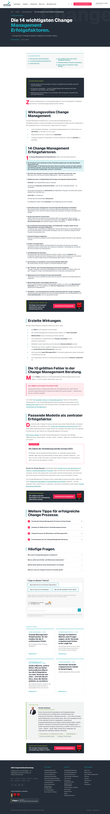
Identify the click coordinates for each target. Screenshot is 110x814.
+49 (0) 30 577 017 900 (101, 3)
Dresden (24, 780)
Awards (86, 782)
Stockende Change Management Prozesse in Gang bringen (51, 521)
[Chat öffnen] (72, 4)
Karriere (86, 776)
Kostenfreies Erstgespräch (64, 306)
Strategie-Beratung (49, 770)
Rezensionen (68, 791)
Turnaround (67, 778)
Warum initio (87, 772)
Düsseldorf (17, 780)
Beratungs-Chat (51, 4)
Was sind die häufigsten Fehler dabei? (65, 589)
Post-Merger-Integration (71, 776)
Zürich (28, 780)
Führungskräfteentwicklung (51, 780)
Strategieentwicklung (70, 770)
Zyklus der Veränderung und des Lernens (64, 426)
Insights (25, 4)
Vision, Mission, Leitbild (71, 787)
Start (12, 11)
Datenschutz (96, 810)
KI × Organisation (49, 790)
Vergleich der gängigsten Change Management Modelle (48, 481)
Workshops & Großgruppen (48, 787)
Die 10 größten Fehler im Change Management (48, 400)
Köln (12, 780)
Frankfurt (29, 778)
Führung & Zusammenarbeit (69, 781)
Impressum (87, 784)
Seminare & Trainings (50, 792)
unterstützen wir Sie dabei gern (36, 407)
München (17, 778)
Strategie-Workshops (50, 776)
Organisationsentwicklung (51, 778)
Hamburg (23, 778)
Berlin (12, 778)
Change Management (27, 11)
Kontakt (86, 778)
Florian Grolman (15, 39)
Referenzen (33, 4)
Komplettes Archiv (69, 795)
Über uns (41, 4)
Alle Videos (67, 789)
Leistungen (17, 4)
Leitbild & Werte (48, 782)
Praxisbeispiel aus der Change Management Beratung (49, 539)
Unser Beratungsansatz (91, 774)
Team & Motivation (49, 784)
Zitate (65, 793)
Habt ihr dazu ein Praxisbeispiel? (39, 589)
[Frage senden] (79, 610)
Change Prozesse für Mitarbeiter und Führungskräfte (49, 533)
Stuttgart (35, 778)
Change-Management (50, 772)
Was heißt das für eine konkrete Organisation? (43, 584)
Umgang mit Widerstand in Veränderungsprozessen (48, 527)
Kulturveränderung (49, 774)
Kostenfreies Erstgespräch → (82, 4)
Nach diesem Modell (32, 435)
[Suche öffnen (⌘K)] (69, 4)
